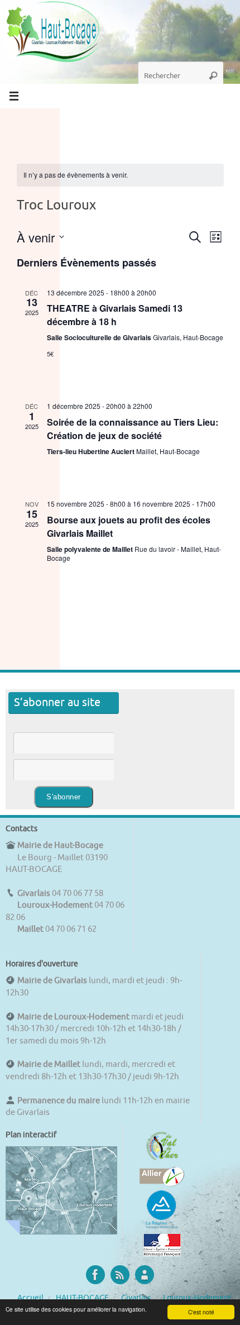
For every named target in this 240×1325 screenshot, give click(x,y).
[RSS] (120, 1274)
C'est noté (201, 1312)
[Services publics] (162, 1253)
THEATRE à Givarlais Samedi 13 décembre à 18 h (115, 315)
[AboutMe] (144, 1274)
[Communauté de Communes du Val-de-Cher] (162, 1160)
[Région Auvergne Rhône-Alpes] (162, 1227)
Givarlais (136, 1298)
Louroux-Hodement (197, 1298)
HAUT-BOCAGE (82, 1298)
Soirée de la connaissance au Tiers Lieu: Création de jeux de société (132, 429)
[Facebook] (95, 1274)
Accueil (30, 1298)
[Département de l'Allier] (162, 1183)
